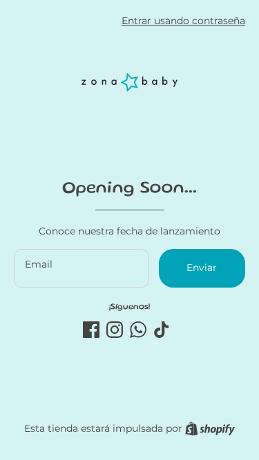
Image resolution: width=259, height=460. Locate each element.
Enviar (201, 267)
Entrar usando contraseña (183, 20)
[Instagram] (114, 329)
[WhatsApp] (138, 329)
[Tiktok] (161, 329)
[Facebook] (91, 329)
